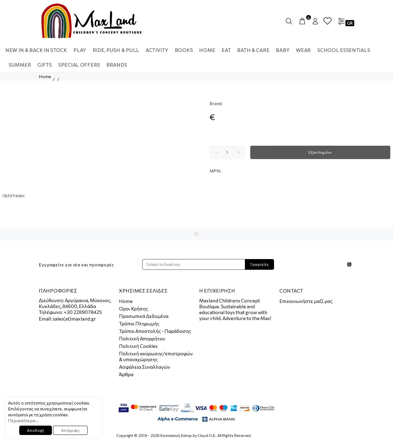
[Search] (290, 21)
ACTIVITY (157, 50)
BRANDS (116, 65)
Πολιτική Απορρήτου (142, 338)
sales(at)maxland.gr (74, 319)
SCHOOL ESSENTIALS (343, 50)
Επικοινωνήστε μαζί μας (306, 301)
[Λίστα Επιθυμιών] (327, 21)
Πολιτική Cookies (138, 346)
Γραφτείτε (260, 264)
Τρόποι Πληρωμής (139, 323)
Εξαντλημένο (320, 152)
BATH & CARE (253, 50)
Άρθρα (126, 374)
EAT (226, 50)
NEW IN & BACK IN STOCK (36, 50)
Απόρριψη (70, 430)
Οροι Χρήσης (133, 308)
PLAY (80, 50)
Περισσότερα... (23, 420)
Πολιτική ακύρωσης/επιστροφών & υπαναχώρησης (156, 356)
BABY (283, 50)
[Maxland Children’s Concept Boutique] (91, 20)
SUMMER (20, 65)
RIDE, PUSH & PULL (116, 50)
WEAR (303, 50)
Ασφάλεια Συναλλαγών (144, 367)
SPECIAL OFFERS (79, 65)
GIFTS (44, 65)
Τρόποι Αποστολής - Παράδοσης (155, 331)
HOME (207, 50)
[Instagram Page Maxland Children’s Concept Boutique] (196, 234)
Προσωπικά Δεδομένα (143, 316)
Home (45, 76)
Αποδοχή (35, 430)
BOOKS (184, 50)
